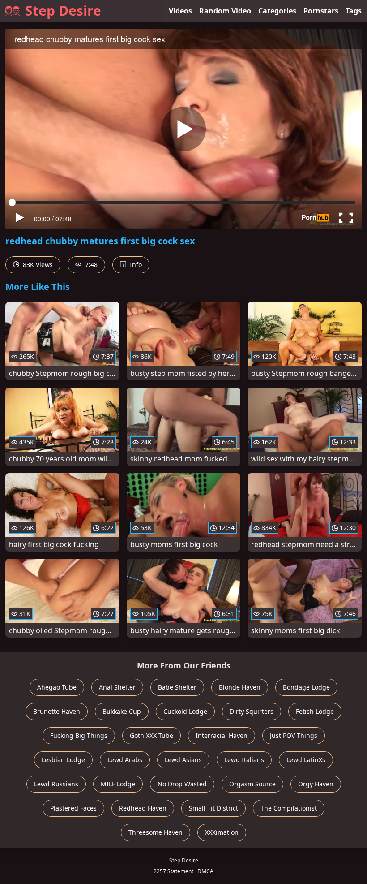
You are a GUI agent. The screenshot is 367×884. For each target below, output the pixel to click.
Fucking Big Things (78, 735)
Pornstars (320, 11)
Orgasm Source (252, 784)
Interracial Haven (222, 735)
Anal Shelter (117, 687)
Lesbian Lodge (63, 759)
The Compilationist (288, 808)
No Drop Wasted (182, 784)
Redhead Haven (142, 808)
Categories (277, 11)
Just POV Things (293, 735)
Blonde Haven (239, 687)
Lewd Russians (56, 784)
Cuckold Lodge (185, 711)
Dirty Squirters (251, 711)
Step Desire (63, 10)
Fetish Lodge (315, 711)
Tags (354, 11)
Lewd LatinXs (305, 759)
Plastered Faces (73, 808)
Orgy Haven (315, 784)
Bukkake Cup (121, 711)
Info (135, 264)
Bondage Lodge (306, 687)
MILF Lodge (118, 784)
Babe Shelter (177, 687)
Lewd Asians (183, 759)
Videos (180, 11)
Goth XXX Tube (151, 735)
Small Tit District (213, 808)
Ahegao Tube (57, 687)
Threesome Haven (155, 832)
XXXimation (222, 832)
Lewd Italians (244, 759)
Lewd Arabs (124, 759)
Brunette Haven (56, 711)
